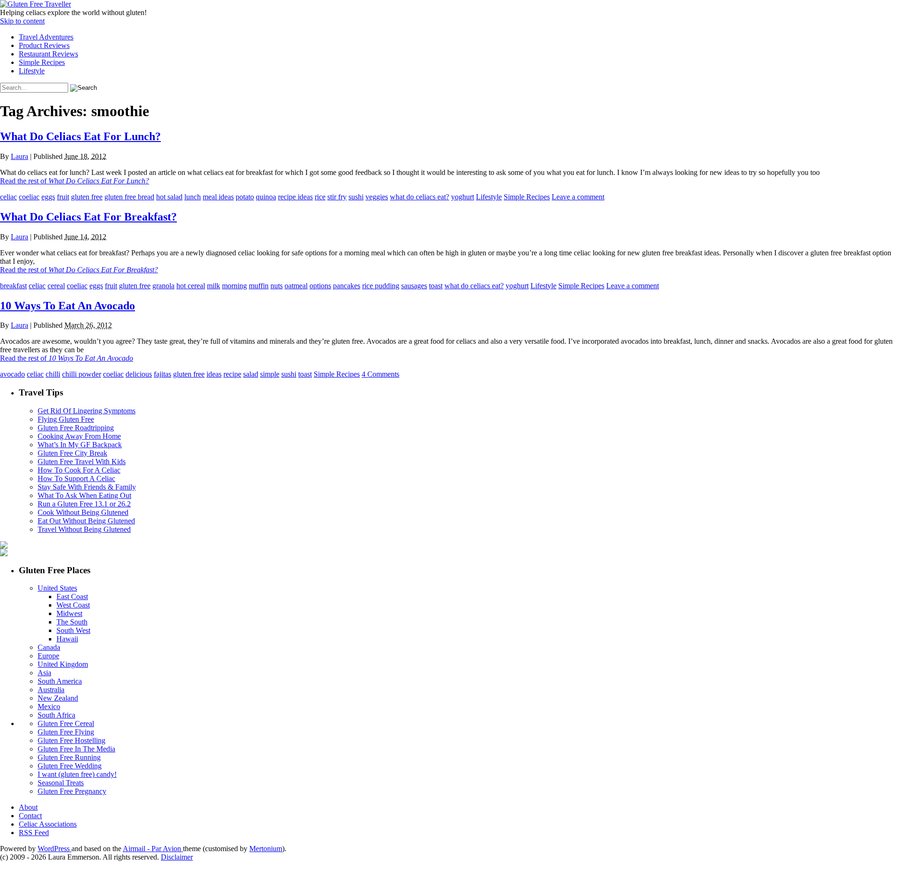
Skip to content (22, 21)
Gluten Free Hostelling (71, 740)
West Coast (73, 605)
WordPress (54, 849)
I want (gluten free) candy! (77, 774)
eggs (48, 197)
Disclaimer (177, 857)
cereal (56, 286)
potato (245, 197)
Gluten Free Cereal (66, 723)
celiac (8, 197)
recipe (232, 374)
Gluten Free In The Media (76, 749)
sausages (414, 286)
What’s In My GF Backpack (80, 445)
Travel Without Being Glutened (84, 529)
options (320, 286)
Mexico (49, 707)
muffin (259, 286)
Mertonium (265, 849)
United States (57, 588)
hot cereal (190, 286)
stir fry (337, 197)
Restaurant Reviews (48, 54)
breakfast (13, 286)
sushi (356, 197)
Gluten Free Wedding (70, 766)
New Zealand (58, 698)
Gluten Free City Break (72, 453)
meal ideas (218, 197)
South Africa (56, 715)
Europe (48, 656)
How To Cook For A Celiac (79, 470)
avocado (12, 374)
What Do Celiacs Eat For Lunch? (80, 136)
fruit (63, 197)
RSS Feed (34, 833)
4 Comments (380, 374)
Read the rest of (74, 181)
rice (320, 197)
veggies (376, 197)
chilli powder (81, 374)
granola (163, 286)
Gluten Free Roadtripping (76, 428)
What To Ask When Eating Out (84, 495)
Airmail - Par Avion (153, 849)
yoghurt (462, 197)
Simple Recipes (42, 62)
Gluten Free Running (69, 757)
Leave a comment (578, 197)
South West (73, 630)
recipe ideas (295, 197)
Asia (44, 673)
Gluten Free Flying (66, 732)
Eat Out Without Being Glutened (86, 521)
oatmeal (296, 286)
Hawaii (67, 639)
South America (60, 681)
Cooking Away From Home (79, 436)
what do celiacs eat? (419, 197)
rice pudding (380, 286)
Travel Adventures (46, 37)
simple (269, 374)
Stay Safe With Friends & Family (87, 487)
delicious (139, 374)
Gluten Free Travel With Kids (82, 462)
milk (213, 286)
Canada (49, 647)
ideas (214, 374)
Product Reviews (44, 45)
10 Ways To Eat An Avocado (67, 306)
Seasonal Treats (61, 783)
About (28, 807)
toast (436, 286)
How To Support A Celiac (76, 478)
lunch (192, 197)
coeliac (29, 197)
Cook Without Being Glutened (83, 512)
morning (234, 286)
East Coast (72, 596)
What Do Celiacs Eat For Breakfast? (88, 217)
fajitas (162, 374)
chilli (53, 374)
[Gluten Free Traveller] (35, 4)
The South (71, 622)
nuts (276, 286)
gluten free (87, 197)
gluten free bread (129, 197)
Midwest (69, 613)
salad (250, 374)
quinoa (266, 197)
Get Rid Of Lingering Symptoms (86, 411)
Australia (51, 690)
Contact (30, 816)
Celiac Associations (48, 824)
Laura (19, 156)
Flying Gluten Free (66, 419)
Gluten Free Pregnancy (72, 791)
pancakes (346, 286)
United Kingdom (63, 664)
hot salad (169, 197)
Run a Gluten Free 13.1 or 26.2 (84, 504)
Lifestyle (32, 71)
